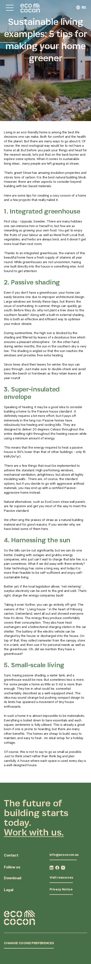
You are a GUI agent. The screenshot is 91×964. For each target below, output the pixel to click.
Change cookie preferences (29, 944)
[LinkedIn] (51, 868)
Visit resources (61, 878)
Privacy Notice (61, 890)
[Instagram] (63, 868)
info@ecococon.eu (64, 855)
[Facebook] (57, 868)
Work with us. (34, 832)
